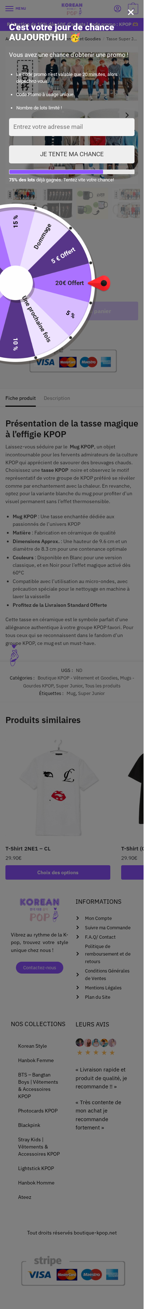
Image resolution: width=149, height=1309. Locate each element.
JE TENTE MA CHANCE (72, 154)
